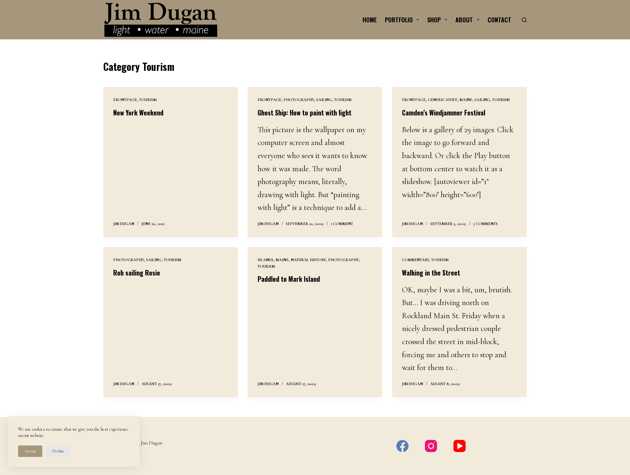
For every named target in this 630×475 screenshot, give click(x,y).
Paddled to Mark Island (289, 279)
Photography (299, 99)
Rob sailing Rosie (136, 273)
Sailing (324, 99)
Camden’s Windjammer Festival (443, 112)
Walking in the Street (431, 273)
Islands (265, 260)
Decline (58, 451)
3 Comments (485, 223)
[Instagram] (431, 446)
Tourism (148, 99)
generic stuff (442, 99)
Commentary (415, 260)
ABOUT (464, 19)
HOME (370, 19)
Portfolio (399, 19)
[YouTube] (459, 446)
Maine (465, 99)
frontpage (125, 99)
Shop (434, 19)
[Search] (524, 19)
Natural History (308, 260)
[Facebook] (402, 446)
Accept (30, 451)
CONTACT (499, 19)
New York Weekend (138, 112)
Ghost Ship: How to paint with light (304, 112)
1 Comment (342, 223)
